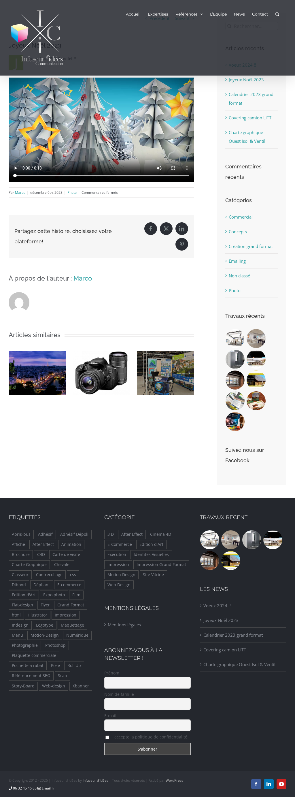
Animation (71, 544)
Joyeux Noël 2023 (246, 79)
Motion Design (121, 574)
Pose (55, 665)
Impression (65, 615)
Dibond (19, 584)
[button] (277, 14)
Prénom (111, 673)
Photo (72, 192)
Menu (17, 635)
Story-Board (23, 686)
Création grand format (251, 246)
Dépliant (41, 584)
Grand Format (70, 605)
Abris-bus (21, 534)
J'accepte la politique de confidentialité (149, 737)
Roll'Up (74, 665)
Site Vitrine (153, 574)
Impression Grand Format (161, 564)
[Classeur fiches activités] (256, 400)
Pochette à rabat (28, 665)
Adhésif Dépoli (74, 534)
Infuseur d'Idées (95, 780)
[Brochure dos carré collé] (235, 359)
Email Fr (48, 788)
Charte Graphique (29, 564)
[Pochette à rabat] (235, 400)
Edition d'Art (24, 594)
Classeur (20, 574)
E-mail (110, 715)
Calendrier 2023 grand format (233, 635)
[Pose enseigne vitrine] (235, 380)
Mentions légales (124, 624)
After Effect (43, 544)
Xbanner (81, 686)
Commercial (241, 217)
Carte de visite (66, 554)
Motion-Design (45, 635)
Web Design (119, 584)
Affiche (18, 544)
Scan (62, 675)
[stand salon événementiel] (235, 338)
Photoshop (55, 645)
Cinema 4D (160, 534)
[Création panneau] (235, 421)
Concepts (238, 231)
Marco (20, 192)
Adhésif (45, 534)
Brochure (21, 554)
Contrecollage (49, 574)
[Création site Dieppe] (256, 380)
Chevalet (62, 564)
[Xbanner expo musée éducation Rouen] (256, 338)
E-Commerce (119, 544)
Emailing (237, 261)
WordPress (174, 780)
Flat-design (22, 605)
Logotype (44, 625)
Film (76, 594)
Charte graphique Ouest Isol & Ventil (239, 664)
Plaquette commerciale (34, 655)
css (73, 574)
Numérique (77, 635)
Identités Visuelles (151, 554)
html (16, 615)
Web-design (53, 686)
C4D (41, 554)
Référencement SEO (31, 675)
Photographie (25, 645)
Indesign (20, 625)
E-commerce (69, 584)
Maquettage (72, 625)
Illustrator (37, 615)
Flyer (45, 605)
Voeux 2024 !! (217, 605)
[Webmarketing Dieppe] (256, 359)
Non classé (239, 276)
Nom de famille (119, 694)
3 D (110, 534)
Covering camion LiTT (250, 118)
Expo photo (54, 594)
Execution (116, 554)
